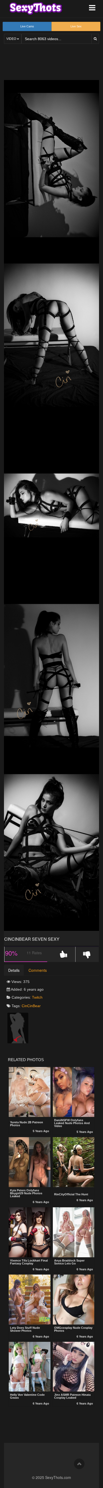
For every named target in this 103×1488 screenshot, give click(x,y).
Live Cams (27, 26)
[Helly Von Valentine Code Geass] (29, 1367)
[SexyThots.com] (35, 8)
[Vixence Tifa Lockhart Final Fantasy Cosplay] (29, 1232)
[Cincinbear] (17, 1027)
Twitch (37, 997)
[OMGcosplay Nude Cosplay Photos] (74, 1300)
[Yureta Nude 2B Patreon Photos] (29, 1092)
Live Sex (76, 26)
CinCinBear (31, 1006)
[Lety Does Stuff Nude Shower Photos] (29, 1300)
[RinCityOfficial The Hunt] (74, 1163)
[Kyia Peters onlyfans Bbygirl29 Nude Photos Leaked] (29, 1162)
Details (14, 970)
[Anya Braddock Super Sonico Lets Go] (74, 1232)
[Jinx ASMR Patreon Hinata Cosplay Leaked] (74, 1367)
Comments (38, 970)
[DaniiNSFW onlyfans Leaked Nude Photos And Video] (74, 1092)
